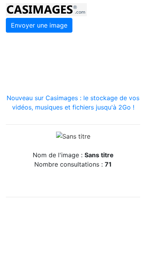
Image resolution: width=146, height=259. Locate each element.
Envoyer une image (39, 25)
